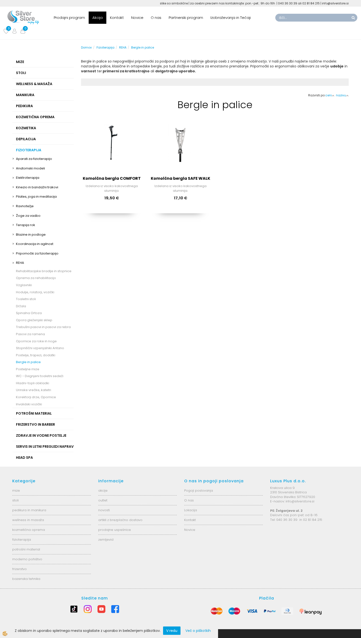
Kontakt (117, 17)
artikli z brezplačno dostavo (120, 520)
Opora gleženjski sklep (34, 320)
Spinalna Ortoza (29, 313)
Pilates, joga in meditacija (36, 196)
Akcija (97, 17)
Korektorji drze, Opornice (36, 397)
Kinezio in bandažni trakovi (37, 187)
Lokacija (190, 510)
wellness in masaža (28, 520)
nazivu (341, 95)
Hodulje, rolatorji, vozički (35, 292)
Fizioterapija (105, 47)
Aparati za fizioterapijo (34, 158)
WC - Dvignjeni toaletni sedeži (39, 376)
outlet (102, 500)
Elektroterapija (27, 177)
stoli (15, 500)
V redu (171, 630)
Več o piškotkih (198, 630)
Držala (21, 306)
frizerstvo (19, 569)
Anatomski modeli (30, 168)
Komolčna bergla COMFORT (112, 178)
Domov (86, 47)
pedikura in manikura (29, 510)
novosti (104, 510)
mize (16, 490)
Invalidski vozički (29, 404)
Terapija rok (25, 225)
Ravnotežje (25, 206)
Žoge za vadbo (28, 215)
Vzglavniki (24, 285)
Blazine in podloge (31, 234)
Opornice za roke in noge (36, 341)
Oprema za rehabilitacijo (36, 278)
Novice (137, 17)
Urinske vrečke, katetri (33, 390)
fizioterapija (21, 539)
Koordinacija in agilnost (34, 244)
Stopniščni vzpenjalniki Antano (40, 348)
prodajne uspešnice (114, 529)
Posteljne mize (27, 369)
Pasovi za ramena (30, 334)
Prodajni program (69, 17)
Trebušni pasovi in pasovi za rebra (43, 327)
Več (111, 147)
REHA (20, 262)
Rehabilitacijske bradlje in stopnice (43, 271)
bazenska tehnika (26, 578)
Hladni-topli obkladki (32, 383)
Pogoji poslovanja (198, 490)
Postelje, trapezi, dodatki (35, 355)
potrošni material (26, 549)
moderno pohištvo (27, 559)
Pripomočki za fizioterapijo (37, 253)
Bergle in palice (28, 362)
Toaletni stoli (26, 299)
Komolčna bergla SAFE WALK (180, 178)
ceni (328, 95)
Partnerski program (186, 17)
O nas (156, 17)
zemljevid (105, 539)
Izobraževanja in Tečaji (230, 17)
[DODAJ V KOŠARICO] (180, 159)
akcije (103, 490)
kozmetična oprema (28, 529)
